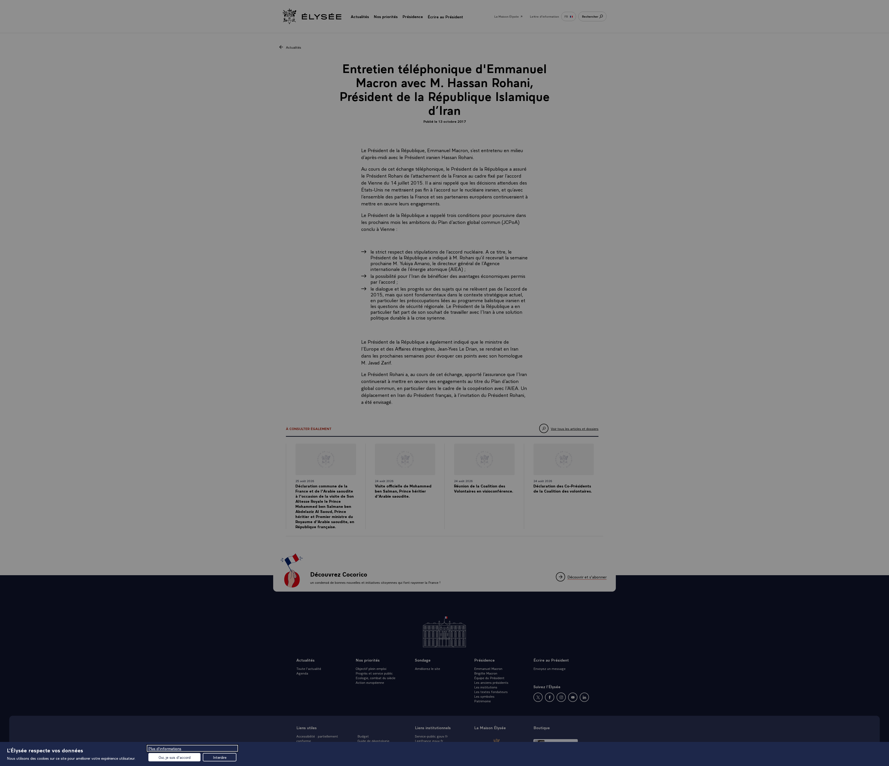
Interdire (219, 757)
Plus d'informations (164, 748)
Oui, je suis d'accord (175, 757)
